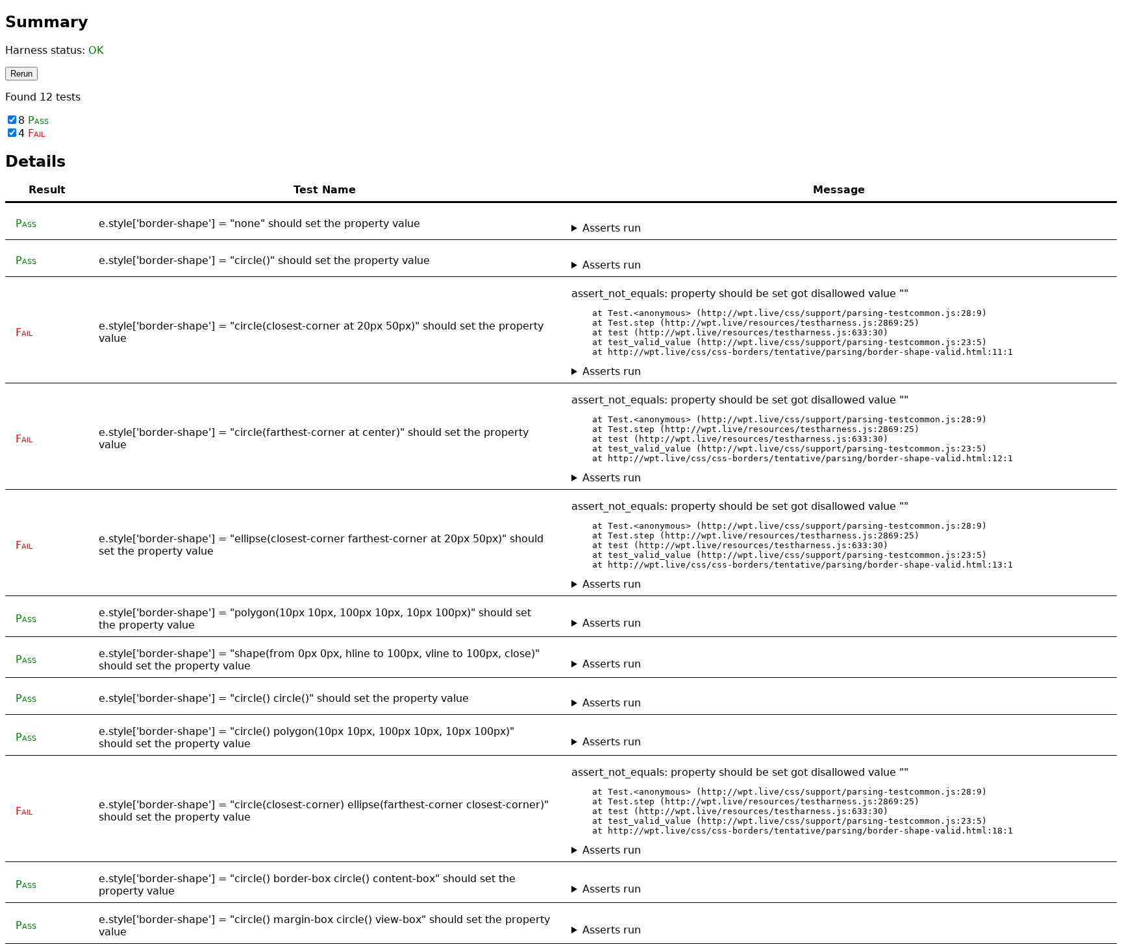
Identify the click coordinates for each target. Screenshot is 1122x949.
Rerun (21, 73)
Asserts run (611, 228)
